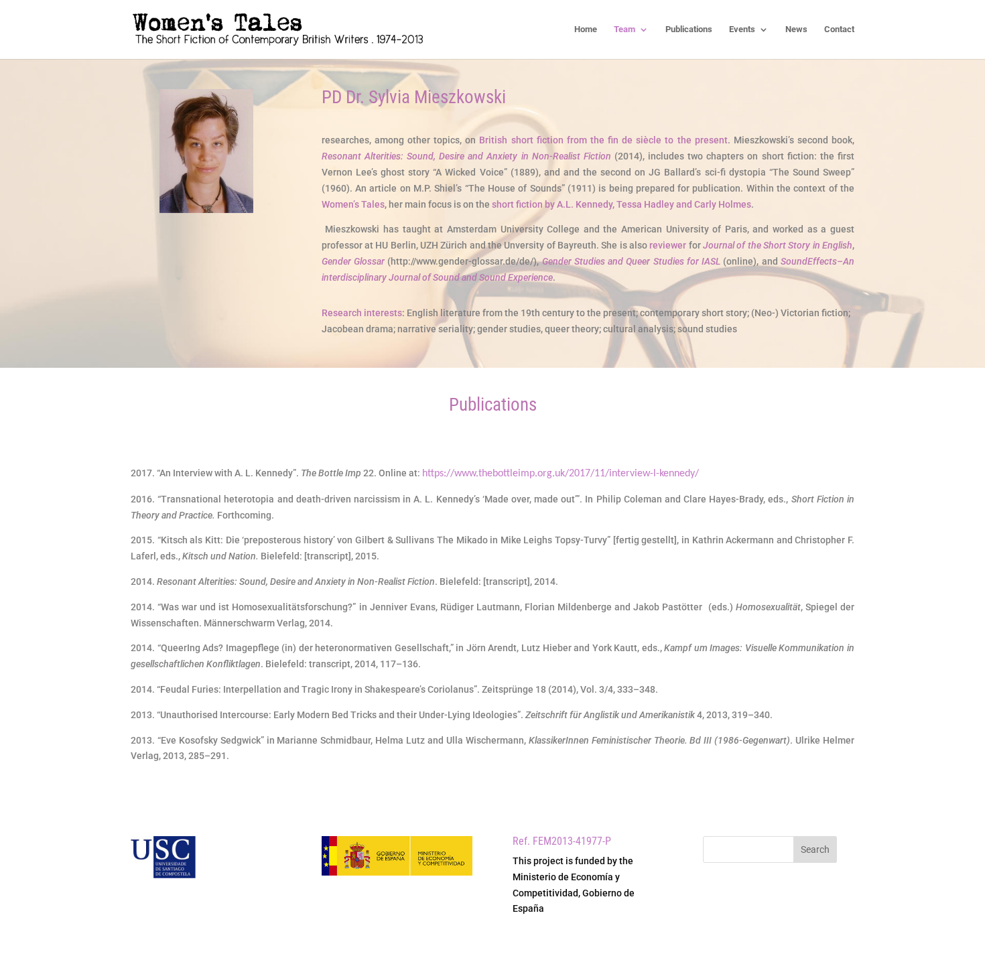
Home (585, 29)
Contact (839, 29)
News (796, 29)
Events (742, 29)
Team (624, 29)
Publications (688, 29)
